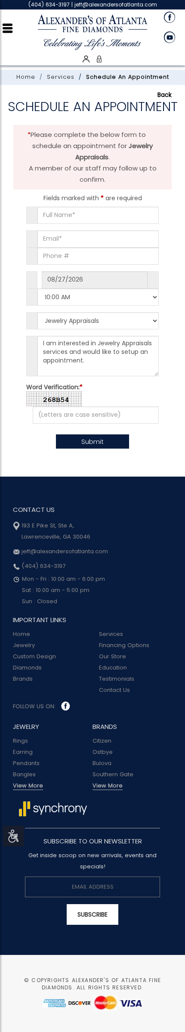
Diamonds (27, 667)
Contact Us (114, 690)
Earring (23, 752)
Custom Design (34, 656)
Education (113, 667)
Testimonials (116, 679)
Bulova (101, 763)
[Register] (86, 58)
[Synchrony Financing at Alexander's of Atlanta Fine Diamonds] (52, 808)
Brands (23, 679)
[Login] (99, 58)
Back (164, 94)
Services (60, 77)
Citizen (101, 741)
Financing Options (124, 645)
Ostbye (102, 752)
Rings (20, 741)
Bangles (24, 774)
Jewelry (24, 645)
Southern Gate (112, 774)
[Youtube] (171, 37)
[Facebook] (171, 17)
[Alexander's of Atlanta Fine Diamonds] (92, 30)
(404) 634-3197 (42, 566)
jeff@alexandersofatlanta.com (115, 4)
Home (25, 77)
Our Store (112, 656)
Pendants (26, 763)
